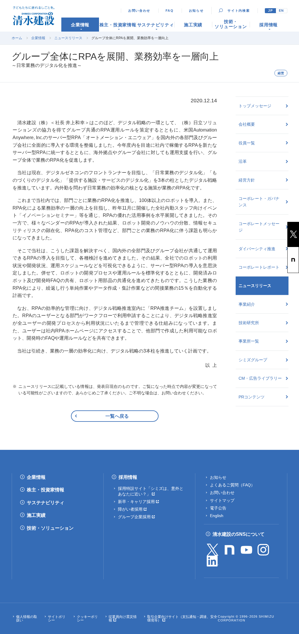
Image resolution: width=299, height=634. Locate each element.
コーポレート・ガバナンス (259, 201)
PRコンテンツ (252, 397)
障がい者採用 (130, 509)
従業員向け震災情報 (123, 618)
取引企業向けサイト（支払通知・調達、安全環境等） (182, 618)
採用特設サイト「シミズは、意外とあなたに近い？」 (150, 491)
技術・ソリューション (50, 528)
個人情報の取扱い (26, 618)
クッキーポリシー (87, 618)
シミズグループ (253, 359)
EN (281, 10)
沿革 (243, 161)
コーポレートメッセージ (259, 226)
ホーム (17, 38)
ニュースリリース (68, 38)
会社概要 (247, 124)
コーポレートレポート (259, 267)
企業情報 (38, 38)
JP (270, 10)
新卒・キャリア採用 (136, 501)
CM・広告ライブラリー (260, 378)
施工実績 (36, 515)
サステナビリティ (45, 502)
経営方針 (247, 180)
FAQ (170, 10)
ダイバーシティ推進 (257, 248)
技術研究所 (249, 322)
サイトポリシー (56, 618)
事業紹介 (247, 304)
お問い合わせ (139, 10)
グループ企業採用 (134, 516)
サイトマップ (222, 500)
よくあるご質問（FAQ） (232, 485)
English (216, 515)
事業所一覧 (249, 341)
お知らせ (196, 10)
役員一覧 (247, 143)
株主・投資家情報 (45, 489)
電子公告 (218, 508)
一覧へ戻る (117, 416)
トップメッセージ (255, 105)
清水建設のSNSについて (239, 534)
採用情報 (128, 477)
